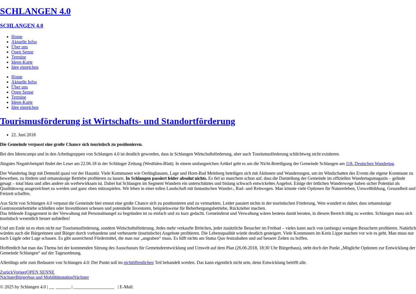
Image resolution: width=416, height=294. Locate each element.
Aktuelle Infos (24, 41)
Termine (18, 57)
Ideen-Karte (22, 62)
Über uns (19, 46)
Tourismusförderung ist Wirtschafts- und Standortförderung (117, 121)
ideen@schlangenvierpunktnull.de (167, 286)
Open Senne (22, 51)
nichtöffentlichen (139, 262)
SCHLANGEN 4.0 (35, 11)
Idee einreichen (24, 67)
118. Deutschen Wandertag (370, 163)
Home (16, 36)
